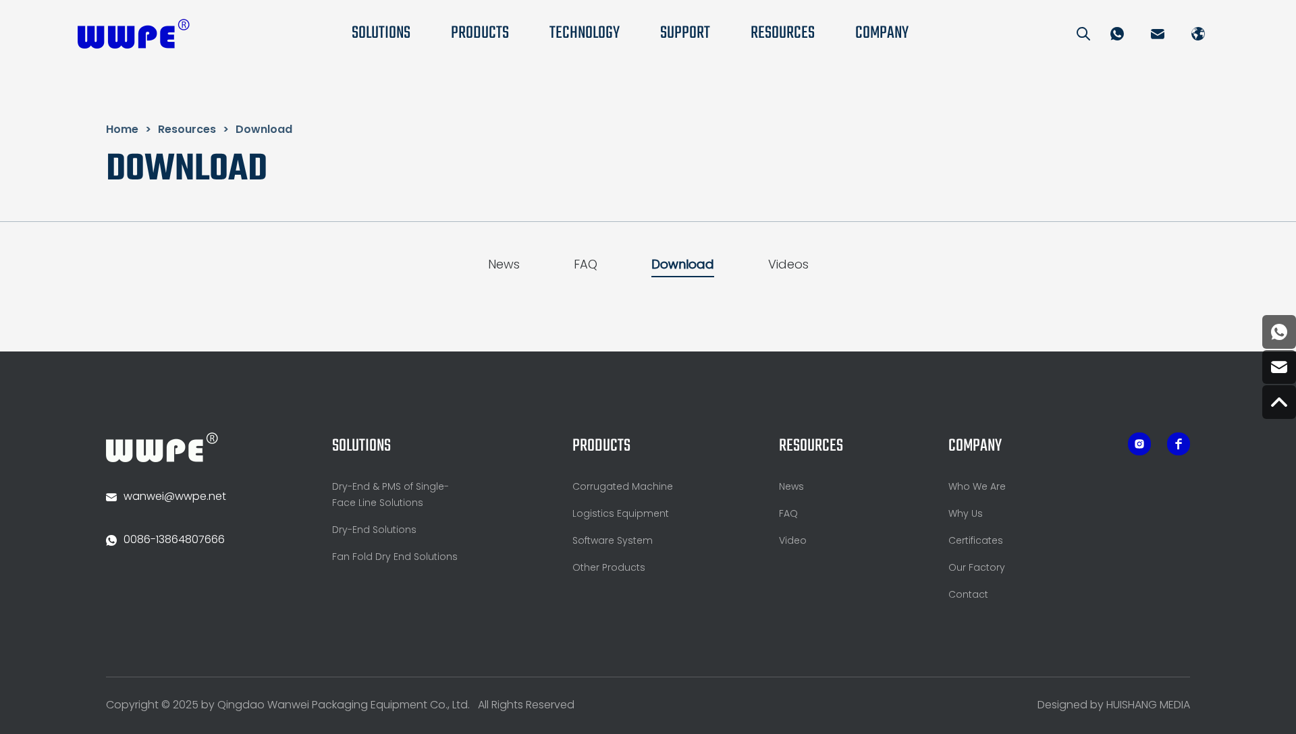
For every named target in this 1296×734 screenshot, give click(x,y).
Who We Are (977, 487)
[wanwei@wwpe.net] (1279, 367)
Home (122, 130)
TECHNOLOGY (584, 33)
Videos (788, 265)
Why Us (965, 514)
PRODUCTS (480, 33)
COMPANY (882, 33)
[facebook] (1139, 443)
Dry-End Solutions (374, 530)
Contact (968, 595)
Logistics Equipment (620, 514)
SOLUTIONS (381, 33)
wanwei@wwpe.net (175, 497)
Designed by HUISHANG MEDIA (1113, 706)
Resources (187, 130)
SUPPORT (685, 33)
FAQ (585, 265)
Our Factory (976, 568)
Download (264, 130)
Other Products (608, 568)
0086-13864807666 (174, 540)
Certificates (975, 541)
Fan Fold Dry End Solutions (395, 557)
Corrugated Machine (622, 487)
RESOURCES (783, 33)
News (504, 265)
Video (793, 541)
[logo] (134, 33)
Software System (612, 541)
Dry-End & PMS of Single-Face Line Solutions (390, 495)
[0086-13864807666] (1279, 332)
